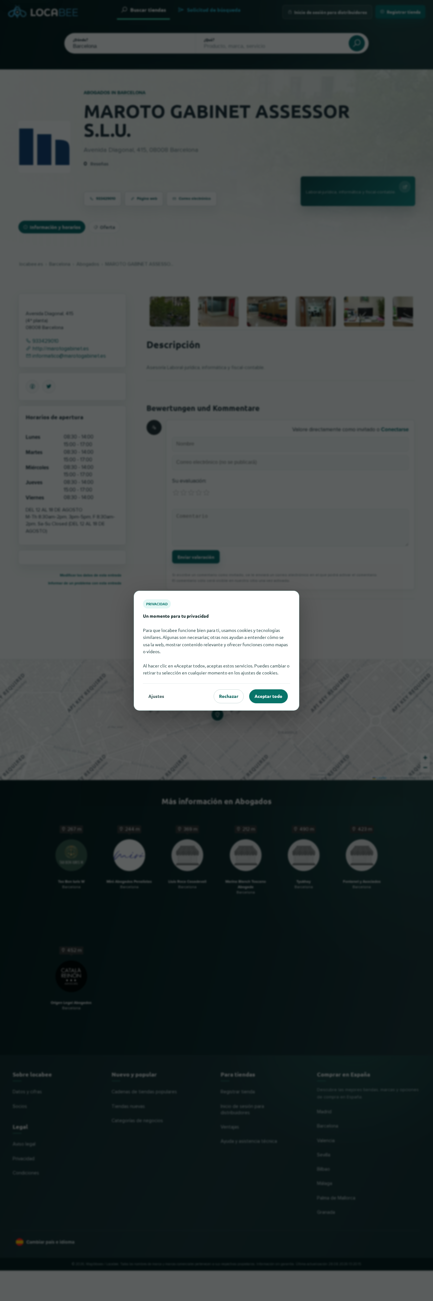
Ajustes (156, 696)
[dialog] (216, 650)
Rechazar (228, 696)
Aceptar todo (268, 696)
